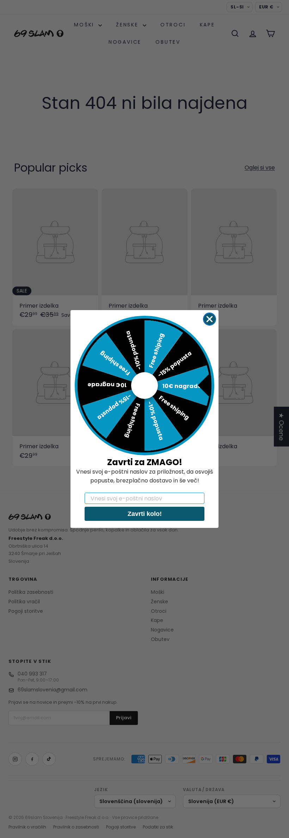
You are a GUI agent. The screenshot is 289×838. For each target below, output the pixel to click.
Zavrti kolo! (145, 513)
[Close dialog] (209, 319)
